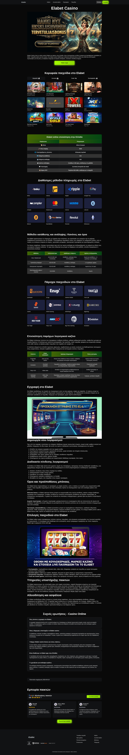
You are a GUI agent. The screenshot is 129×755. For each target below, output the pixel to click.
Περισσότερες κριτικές (64, 721)
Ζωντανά (54, 78)
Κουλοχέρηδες (92, 78)
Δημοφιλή (35, 78)
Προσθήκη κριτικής (93, 696)
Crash (72, 78)
